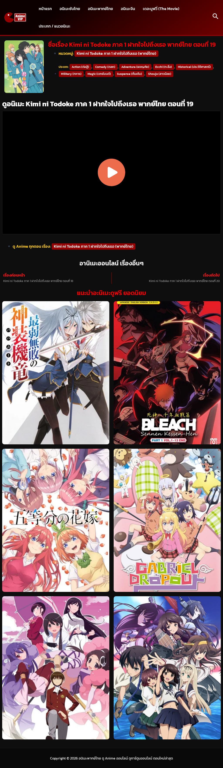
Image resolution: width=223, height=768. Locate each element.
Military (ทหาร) (71, 74)
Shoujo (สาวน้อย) (159, 74)
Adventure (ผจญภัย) (135, 67)
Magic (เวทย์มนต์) (99, 74)
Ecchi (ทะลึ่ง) (163, 67)
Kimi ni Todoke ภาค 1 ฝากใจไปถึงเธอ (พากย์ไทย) (116, 53)
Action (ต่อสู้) (80, 67)
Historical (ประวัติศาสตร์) (194, 67)
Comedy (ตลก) (105, 67)
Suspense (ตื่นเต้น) (129, 74)
